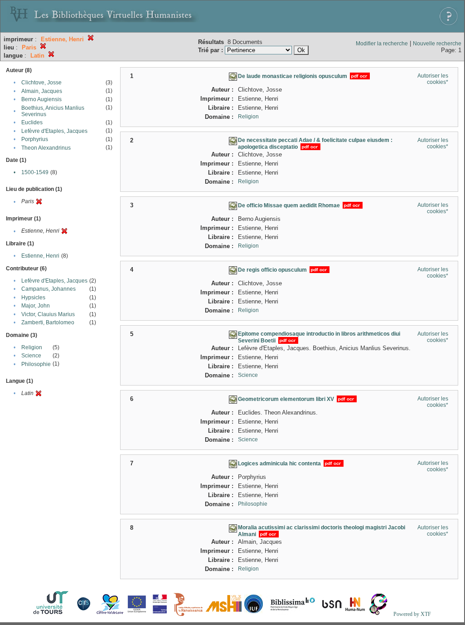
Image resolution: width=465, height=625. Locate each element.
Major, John (35, 306)
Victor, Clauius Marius (48, 314)
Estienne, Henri (40, 256)
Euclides (32, 122)
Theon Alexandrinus (46, 148)
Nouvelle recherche (437, 43)
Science (31, 355)
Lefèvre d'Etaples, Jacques (54, 131)
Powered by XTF (412, 614)
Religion (31, 347)
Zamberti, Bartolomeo (47, 322)
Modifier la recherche (382, 43)
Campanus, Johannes (48, 289)
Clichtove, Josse (41, 82)
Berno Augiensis (41, 99)
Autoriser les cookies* (432, 79)
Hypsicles (33, 297)
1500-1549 (34, 172)
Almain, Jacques (41, 91)
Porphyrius (34, 139)
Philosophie (36, 364)
